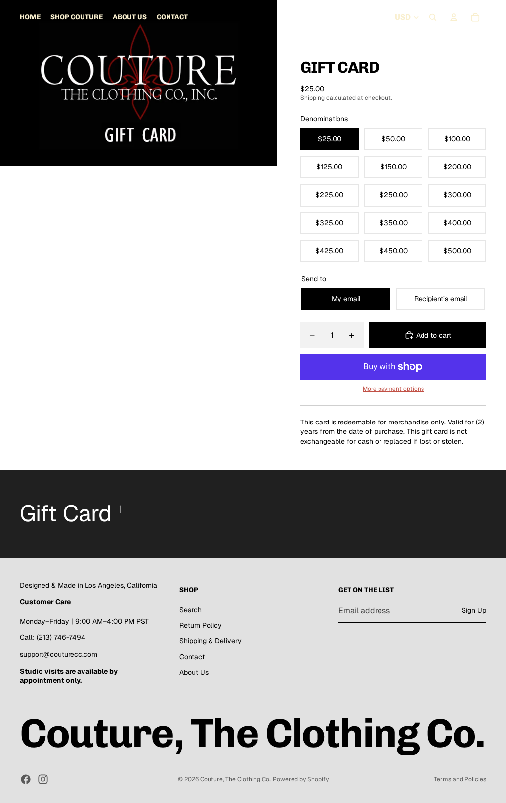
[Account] (453, 17)
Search (190, 609)
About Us (194, 672)
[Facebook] (26, 779)
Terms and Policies (460, 779)
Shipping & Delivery (210, 640)
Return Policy (200, 625)
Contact (192, 656)
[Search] (433, 17)
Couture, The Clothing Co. (235, 779)
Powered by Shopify (301, 779)
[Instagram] (43, 779)
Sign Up (474, 610)
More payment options (393, 388)
